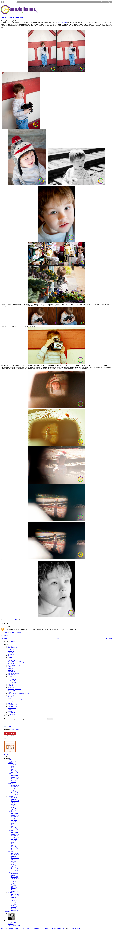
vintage (11, 711)
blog (68, 928)
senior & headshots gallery (22, 928)
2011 (10, 851)
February (14, 772)
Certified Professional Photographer (19, 662)
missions (11, 681)
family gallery (49, 928)
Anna (6, 626)
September (15, 788)
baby (10, 646)
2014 (10, 796)
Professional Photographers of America (19, 693)
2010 (10, 872)
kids (10, 676)
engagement (12, 647)
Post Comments (12, 641)
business (11, 660)
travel (10, 709)
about (2, 928)
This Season (12, 706)
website (11, 712)
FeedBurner (15, 729)
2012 (10, 831)
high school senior (14, 673)
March (14, 761)
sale (10, 698)
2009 (10, 892)
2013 (10, 812)
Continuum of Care (14, 665)
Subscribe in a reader (10, 725)
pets (10, 692)
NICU (10, 685)
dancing (11, 666)
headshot (11, 671)
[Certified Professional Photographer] (10, 736)
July (13, 764)
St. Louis (11, 701)
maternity (12, 679)
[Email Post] (18, 619)
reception (11, 695)
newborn (11, 684)
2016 (10, 774)
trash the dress (13, 708)
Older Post (109, 638)
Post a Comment (5, 635)
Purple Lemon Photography (15, 925)
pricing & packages (75, 928)
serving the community (15, 700)
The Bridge (12, 704)
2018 (10, 759)
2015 (10, 783)
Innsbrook (11, 674)
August (14, 790)
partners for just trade (14, 689)
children (11, 663)
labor (10, 678)
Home (57, 638)
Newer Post (4, 638)
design (10, 668)
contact (64, 928)
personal (11, 690)
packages (11, 687)
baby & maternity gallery (37, 928)
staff (10, 703)
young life (11, 714)
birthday (11, 657)
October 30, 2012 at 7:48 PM (13, 632)
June (13, 766)
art (10, 655)
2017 (10, 763)
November (15, 777)
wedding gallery (9, 928)
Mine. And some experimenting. (12, 17)
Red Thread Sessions (14, 697)
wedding (11, 652)
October (14, 778)
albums (11, 654)
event (10, 670)
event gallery (57, 928)
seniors (11, 651)
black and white (13, 659)
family (11, 649)
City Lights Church (13, 922)
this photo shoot (62, 22)
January (14, 782)
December (15, 775)
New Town (12, 682)
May (13, 767)
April (13, 769)
